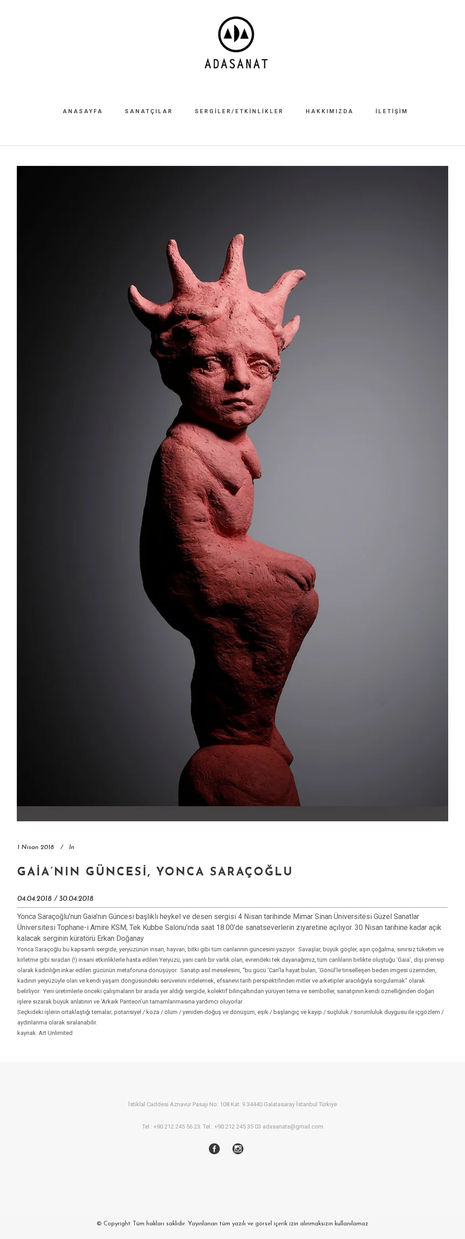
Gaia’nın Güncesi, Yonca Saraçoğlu (155, 872)
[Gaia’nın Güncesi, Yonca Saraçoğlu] (232, 493)
